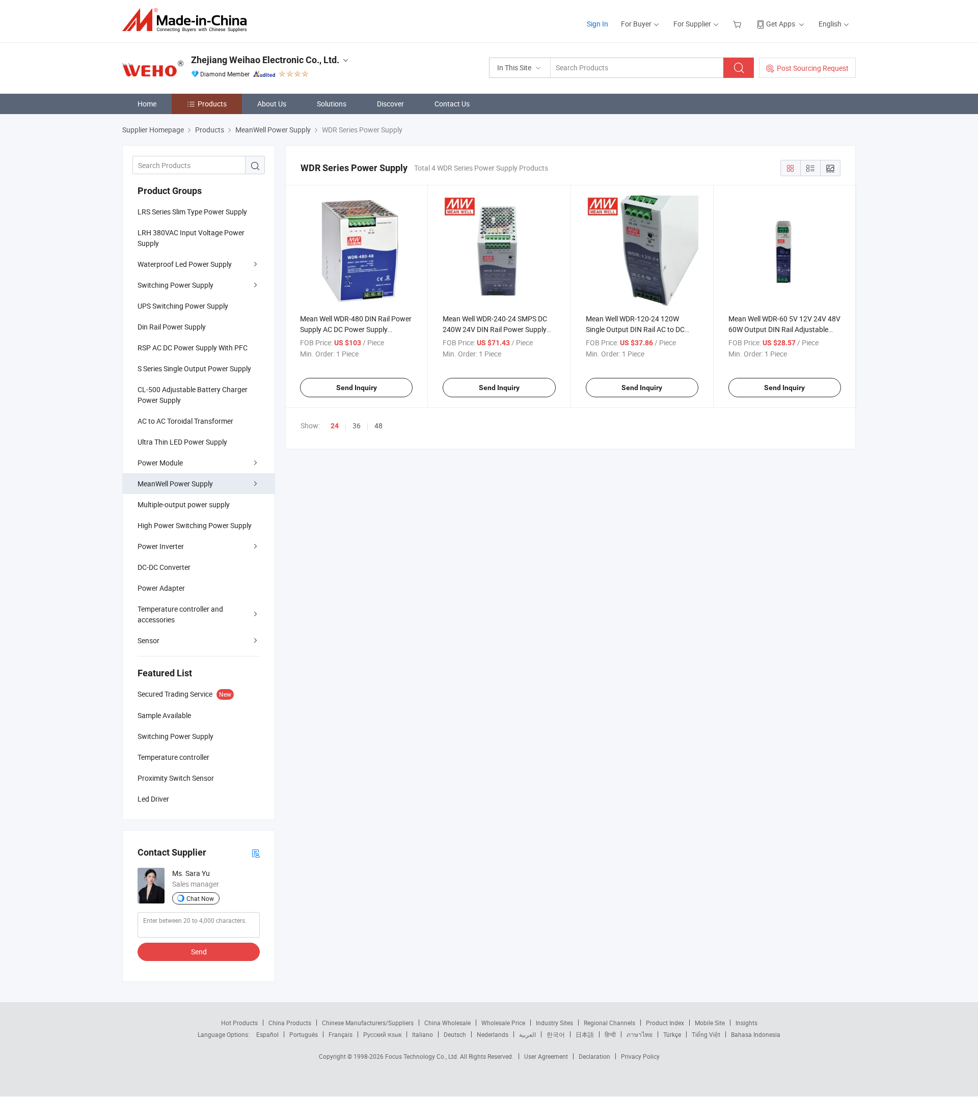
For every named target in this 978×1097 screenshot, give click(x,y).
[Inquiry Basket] (738, 24)
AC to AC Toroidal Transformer (185, 421)
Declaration (594, 1056)
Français (340, 1034)
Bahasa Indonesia (755, 1034)
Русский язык (382, 1034)
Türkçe (672, 1034)
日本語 (585, 1034)
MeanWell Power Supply (175, 483)
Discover (390, 103)
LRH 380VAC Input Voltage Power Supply (191, 238)
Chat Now (200, 898)
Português (303, 1034)
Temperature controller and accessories (180, 614)
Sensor (148, 640)
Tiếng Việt (706, 1034)
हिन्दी (610, 1034)
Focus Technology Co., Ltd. (422, 1056)
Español (267, 1034)
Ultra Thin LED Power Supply (182, 442)
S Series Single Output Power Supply (194, 368)
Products (212, 103)
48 (378, 425)
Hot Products (239, 1023)
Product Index (665, 1023)
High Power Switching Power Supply (195, 525)
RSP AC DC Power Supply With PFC (193, 347)
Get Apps (781, 24)
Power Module (160, 463)
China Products (289, 1023)
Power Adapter (161, 588)
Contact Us (452, 103)
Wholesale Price (503, 1023)
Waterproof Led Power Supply (185, 264)
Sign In (597, 24)
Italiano (422, 1034)
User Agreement (546, 1056)
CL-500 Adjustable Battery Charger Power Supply (193, 395)
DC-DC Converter (164, 567)
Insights (746, 1023)
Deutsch (455, 1034)
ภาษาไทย (640, 1034)
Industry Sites (554, 1023)
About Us (271, 103)
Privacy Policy (640, 1056)
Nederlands (492, 1034)
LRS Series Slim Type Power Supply (192, 211)
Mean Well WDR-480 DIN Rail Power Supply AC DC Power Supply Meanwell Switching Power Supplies (356, 329)
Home (147, 103)
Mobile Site (710, 1023)
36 (356, 425)
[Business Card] (256, 853)
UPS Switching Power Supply (183, 306)
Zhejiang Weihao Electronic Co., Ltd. (265, 59)
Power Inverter (161, 546)
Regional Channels (609, 1023)
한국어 (556, 1034)
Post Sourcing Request (813, 68)
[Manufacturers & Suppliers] (187, 20)
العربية (527, 1034)
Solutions (331, 103)
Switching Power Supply (175, 285)
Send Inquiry (356, 387)
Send (199, 951)
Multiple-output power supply (184, 504)
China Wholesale (447, 1023)
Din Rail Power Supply (172, 327)
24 (335, 426)
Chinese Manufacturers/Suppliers (368, 1023)
